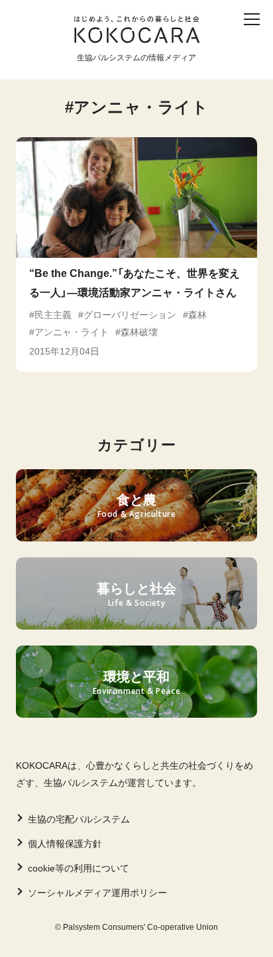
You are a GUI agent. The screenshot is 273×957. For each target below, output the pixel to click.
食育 (121, 44)
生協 (70, 66)
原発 (191, 66)
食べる (167, 44)
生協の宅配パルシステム (79, 819)
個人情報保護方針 (65, 843)
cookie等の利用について (78, 868)
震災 (212, 44)
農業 (29, 66)
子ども (35, 44)
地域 (110, 66)
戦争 (151, 66)
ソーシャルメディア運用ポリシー (97, 892)
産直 (80, 44)
